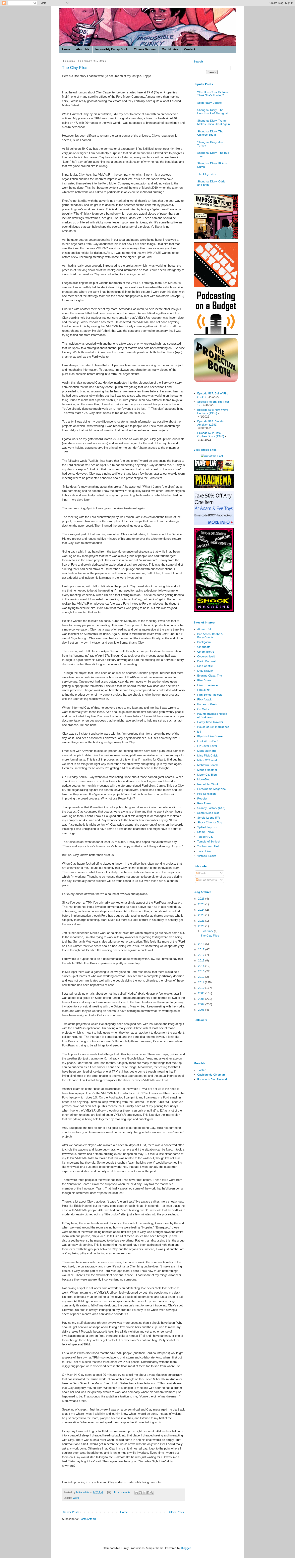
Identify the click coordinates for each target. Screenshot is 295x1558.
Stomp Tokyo (205, 831)
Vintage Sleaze (206, 855)
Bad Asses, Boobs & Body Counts (210, 635)
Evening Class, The (209, 675)
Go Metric (203, 709)
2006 (201, 1009)
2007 (201, 1004)
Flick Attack (204, 699)
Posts (202, 873)
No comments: (123, 1492)
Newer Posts (71, 1512)
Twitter (201, 1070)
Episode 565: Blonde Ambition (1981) (210, 423)
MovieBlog (204, 779)
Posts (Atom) (87, 1518)
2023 (201, 915)
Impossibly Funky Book (111, 49)
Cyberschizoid (206, 656)
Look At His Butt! (207, 741)
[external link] (216, 381)
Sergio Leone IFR (208, 817)
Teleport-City (205, 836)
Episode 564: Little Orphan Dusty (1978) (210, 434)
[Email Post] (109, 1492)
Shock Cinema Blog (209, 822)
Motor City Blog (207, 774)
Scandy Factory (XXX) (211, 808)
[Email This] (136, 1493)
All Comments (207, 879)
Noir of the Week (208, 784)
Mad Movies (170, 49)
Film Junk (203, 689)
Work (76, 1498)
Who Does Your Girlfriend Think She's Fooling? (213, 93)
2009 (201, 993)
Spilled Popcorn (207, 827)
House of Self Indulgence (213, 726)
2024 (201, 909)
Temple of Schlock (208, 841)
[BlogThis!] (140, 1493)
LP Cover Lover (207, 745)
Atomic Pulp (204, 629)
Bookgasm (204, 642)
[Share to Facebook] (148, 1493)
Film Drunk (204, 680)
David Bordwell (206, 661)
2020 (201, 926)
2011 (201, 982)
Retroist (202, 798)
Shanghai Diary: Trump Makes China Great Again (213, 122)
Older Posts (176, 1512)
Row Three (204, 803)
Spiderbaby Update (209, 102)
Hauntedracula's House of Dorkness (212, 715)
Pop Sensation (206, 793)
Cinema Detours (145, 49)
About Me (82, 49)
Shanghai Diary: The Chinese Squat (210, 133)
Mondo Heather (207, 769)
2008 (201, 998)
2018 (201, 944)
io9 (199, 731)
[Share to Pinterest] (152, 1493)
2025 (201, 904)
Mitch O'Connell (207, 760)
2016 (201, 954)
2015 (201, 960)
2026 (201, 898)
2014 (201, 965)
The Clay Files (74, 67)
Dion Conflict (205, 665)
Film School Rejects (209, 694)
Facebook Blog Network (212, 1079)
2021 (201, 920)
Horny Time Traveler (210, 722)
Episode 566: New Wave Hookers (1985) (212, 411)
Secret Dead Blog (208, 812)
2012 (201, 976)
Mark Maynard (206, 750)
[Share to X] (144, 1493)
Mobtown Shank (207, 765)
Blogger (186, 1548)
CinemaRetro (205, 651)
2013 (201, 971)
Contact (189, 49)
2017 (201, 949)
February (207, 931)
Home (66, 49)
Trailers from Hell (208, 846)
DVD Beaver (205, 670)
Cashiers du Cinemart (211, 1074)
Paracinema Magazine (211, 788)
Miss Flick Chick (207, 755)
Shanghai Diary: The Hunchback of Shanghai (212, 111)
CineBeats (203, 646)
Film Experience (207, 685)
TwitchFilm (204, 851)
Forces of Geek (207, 704)
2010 (201, 987)
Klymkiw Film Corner (210, 736)
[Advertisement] (210, 1148)
